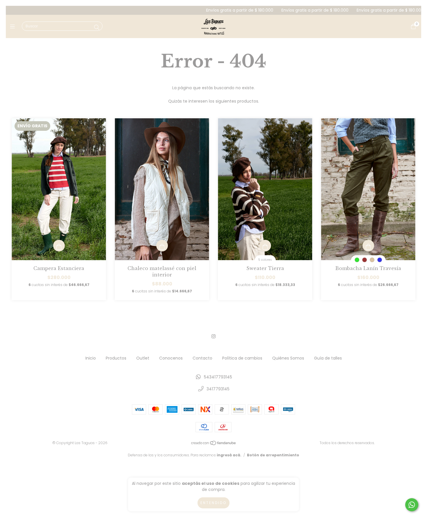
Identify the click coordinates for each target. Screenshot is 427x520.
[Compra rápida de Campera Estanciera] (59, 245)
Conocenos (171, 358)
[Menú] (14, 26)
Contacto (202, 358)
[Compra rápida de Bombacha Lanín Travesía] (368, 245)
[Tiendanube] (214, 444)
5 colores (265, 260)
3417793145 (218, 389)
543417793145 (218, 377)
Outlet (142, 358)
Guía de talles (328, 358)
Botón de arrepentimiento (273, 455)
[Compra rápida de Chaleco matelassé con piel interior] (162, 245)
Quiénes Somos (288, 358)
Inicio (90, 358)
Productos (116, 358)
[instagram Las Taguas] (213, 336)
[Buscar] (96, 27)
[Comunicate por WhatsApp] (411, 504)
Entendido (213, 502)
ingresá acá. (229, 455)
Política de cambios (242, 358)
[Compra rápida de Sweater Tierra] (265, 245)
